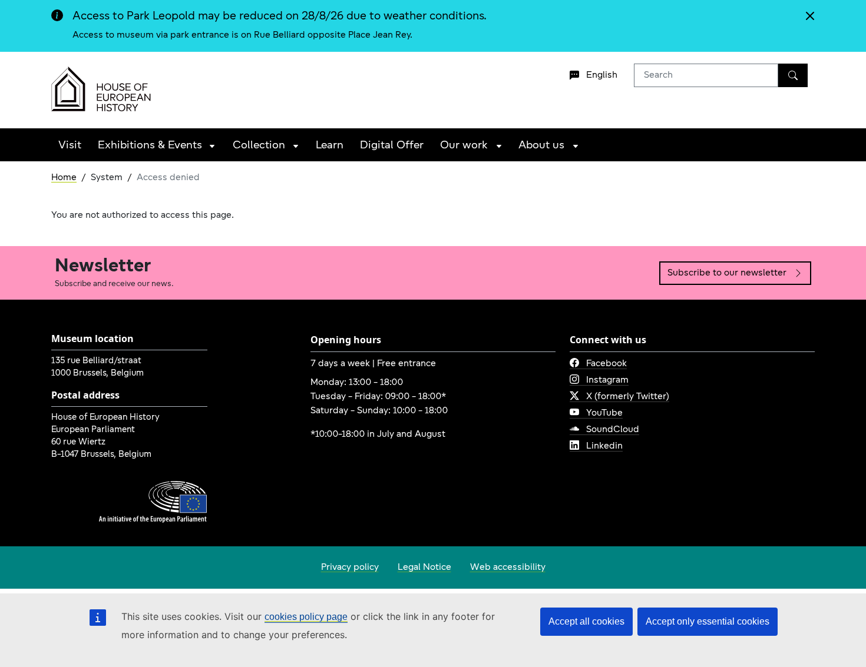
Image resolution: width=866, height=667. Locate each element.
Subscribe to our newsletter (726, 273)
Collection (259, 145)
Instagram (607, 380)
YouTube (604, 413)
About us (541, 145)
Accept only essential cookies (707, 621)
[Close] (812, 21)
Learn (329, 145)
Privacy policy (350, 567)
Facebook (606, 364)
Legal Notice (424, 567)
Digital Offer (392, 145)
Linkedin (604, 446)
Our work (464, 145)
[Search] (793, 75)
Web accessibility (508, 567)
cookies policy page (306, 617)
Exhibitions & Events (150, 145)
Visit (69, 145)
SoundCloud (612, 429)
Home (64, 177)
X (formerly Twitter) (627, 396)
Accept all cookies (586, 621)
